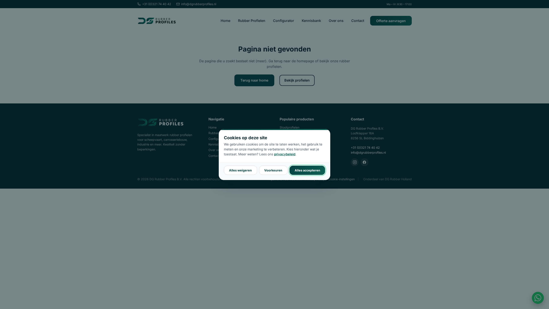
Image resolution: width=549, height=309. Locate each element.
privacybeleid (284, 154)
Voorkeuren (273, 170)
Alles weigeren (240, 170)
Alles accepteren (307, 170)
